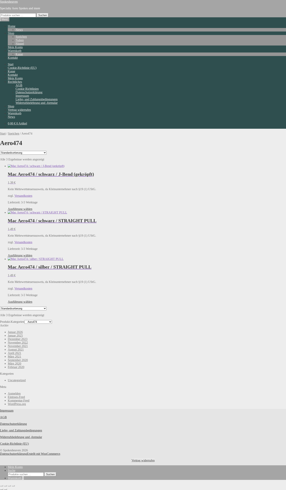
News (19, 29)
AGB (19, 85)
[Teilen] (9, 485)
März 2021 (14, 356)
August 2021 (16, 349)
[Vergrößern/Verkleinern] (1, 485)
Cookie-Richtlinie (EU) (22, 67)
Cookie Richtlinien (27, 88)
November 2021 (18, 346)
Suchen (42, 15)
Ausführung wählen (20, 209)
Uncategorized (17, 380)
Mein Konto (15, 47)
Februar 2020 (16, 367)
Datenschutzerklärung (29, 92)
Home (11, 26)
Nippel (20, 43)
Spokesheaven (9, 1)
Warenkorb (14, 50)
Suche (11, 470)
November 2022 (18, 342)
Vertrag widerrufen (19, 109)
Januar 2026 (15, 332)
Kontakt (13, 57)
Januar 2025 (15, 335)
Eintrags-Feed (16, 397)
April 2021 (14, 353)
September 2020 (18, 360)
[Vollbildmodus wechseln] (5, 485)
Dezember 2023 (17, 339)
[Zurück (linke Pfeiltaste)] (1, 489)
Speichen (21, 36)
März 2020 (14, 363)
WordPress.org (17, 404)
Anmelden (14, 393)
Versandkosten (23, 195)
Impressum (22, 95)
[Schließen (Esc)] (13, 485)
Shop (11, 33)
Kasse (19, 54)
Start (10, 64)
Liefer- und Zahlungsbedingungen (37, 99)
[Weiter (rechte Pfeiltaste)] (5, 489)
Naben (20, 40)
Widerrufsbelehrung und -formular (37, 102)
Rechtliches (15, 81)
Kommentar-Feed (18, 400)
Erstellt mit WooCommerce (43, 453)
